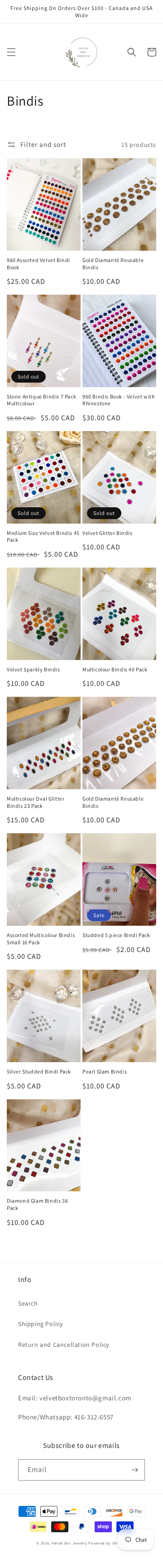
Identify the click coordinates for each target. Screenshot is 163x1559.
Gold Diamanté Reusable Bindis (113, 264)
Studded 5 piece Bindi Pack (116, 935)
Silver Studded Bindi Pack (39, 1071)
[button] (11, 52)
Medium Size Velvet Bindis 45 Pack (43, 536)
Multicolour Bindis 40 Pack (115, 669)
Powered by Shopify (107, 1542)
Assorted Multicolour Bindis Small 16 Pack (41, 939)
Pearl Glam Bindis (104, 1071)
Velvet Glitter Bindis (107, 532)
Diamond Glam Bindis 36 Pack (37, 1204)
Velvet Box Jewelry (69, 1542)
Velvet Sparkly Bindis (33, 669)
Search (28, 1303)
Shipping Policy (40, 1324)
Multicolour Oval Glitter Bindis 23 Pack (35, 802)
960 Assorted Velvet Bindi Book (38, 264)
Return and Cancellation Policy (63, 1344)
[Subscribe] (134, 1470)
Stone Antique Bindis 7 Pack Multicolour (41, 400)
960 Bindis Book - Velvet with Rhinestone (118, 400)
